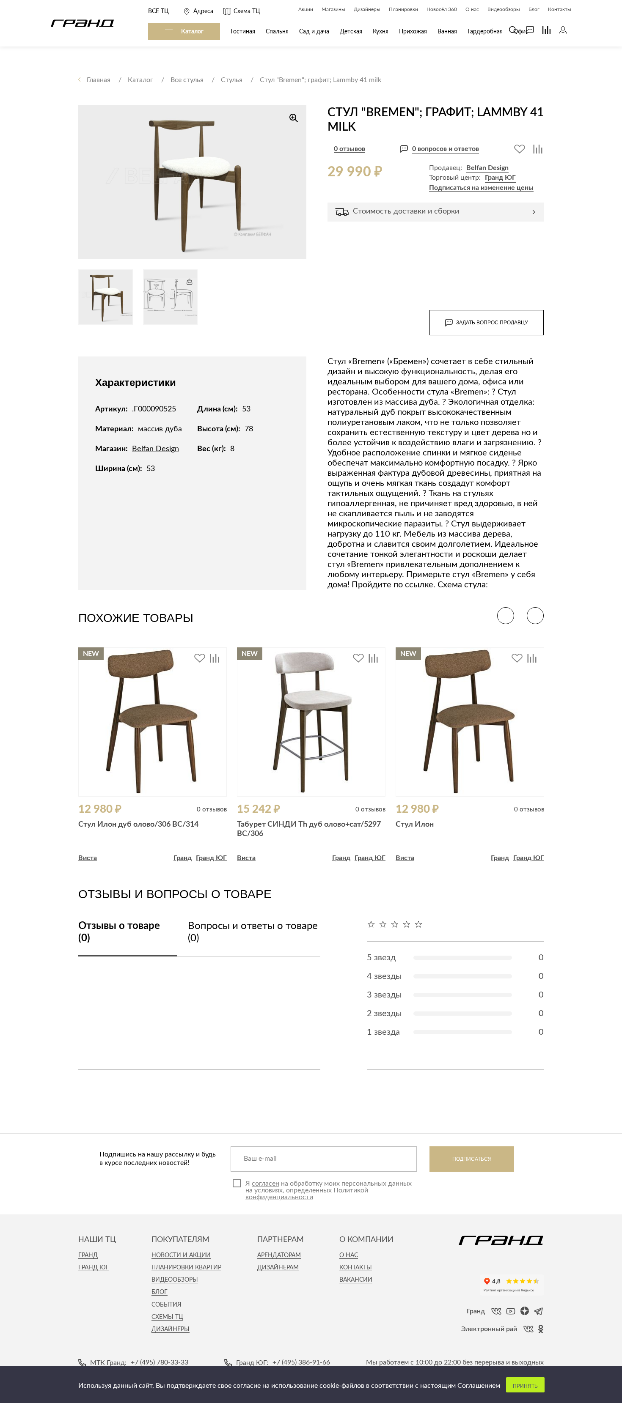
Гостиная (243, 32)
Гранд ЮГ (500, 177)
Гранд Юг (93, 1268)
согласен (265, 1183)
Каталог (192, 32)
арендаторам (279, 1255)
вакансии (355, 1280)
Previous (505, 615)
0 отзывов (349, 148)
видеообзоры (174, 1280)
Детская (351, 32)
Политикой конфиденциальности (306, 1193)
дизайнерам (278, 1268)
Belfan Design (487, 167)
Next (535, 615)
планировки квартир (186, 1268)
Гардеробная (485, 32)
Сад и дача (314, 32)
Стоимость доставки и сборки (406, 211)
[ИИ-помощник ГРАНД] (525, 30)
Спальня (277, 32)
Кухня (380, 32)
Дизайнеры (170, 1329)
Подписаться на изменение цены (481, 187)
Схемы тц (167, 1317)
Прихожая (413, 32)
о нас (348, 1255)
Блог (159, 1292)
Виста (87, 858)
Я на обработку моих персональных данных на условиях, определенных (328, 1190)
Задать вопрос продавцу (492, 323)
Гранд (182, 858)
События (166, 1305)
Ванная (447, 32)
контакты (355, 1268)
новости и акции (181, 1255)
